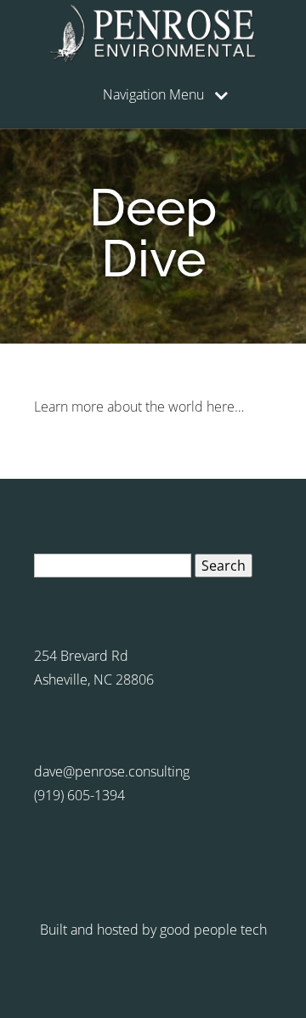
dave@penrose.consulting (112, 771)
